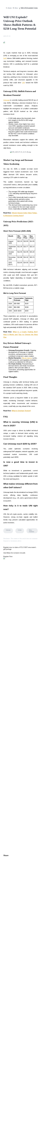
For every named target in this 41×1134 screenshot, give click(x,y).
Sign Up (7, 615)
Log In (3, 615)
